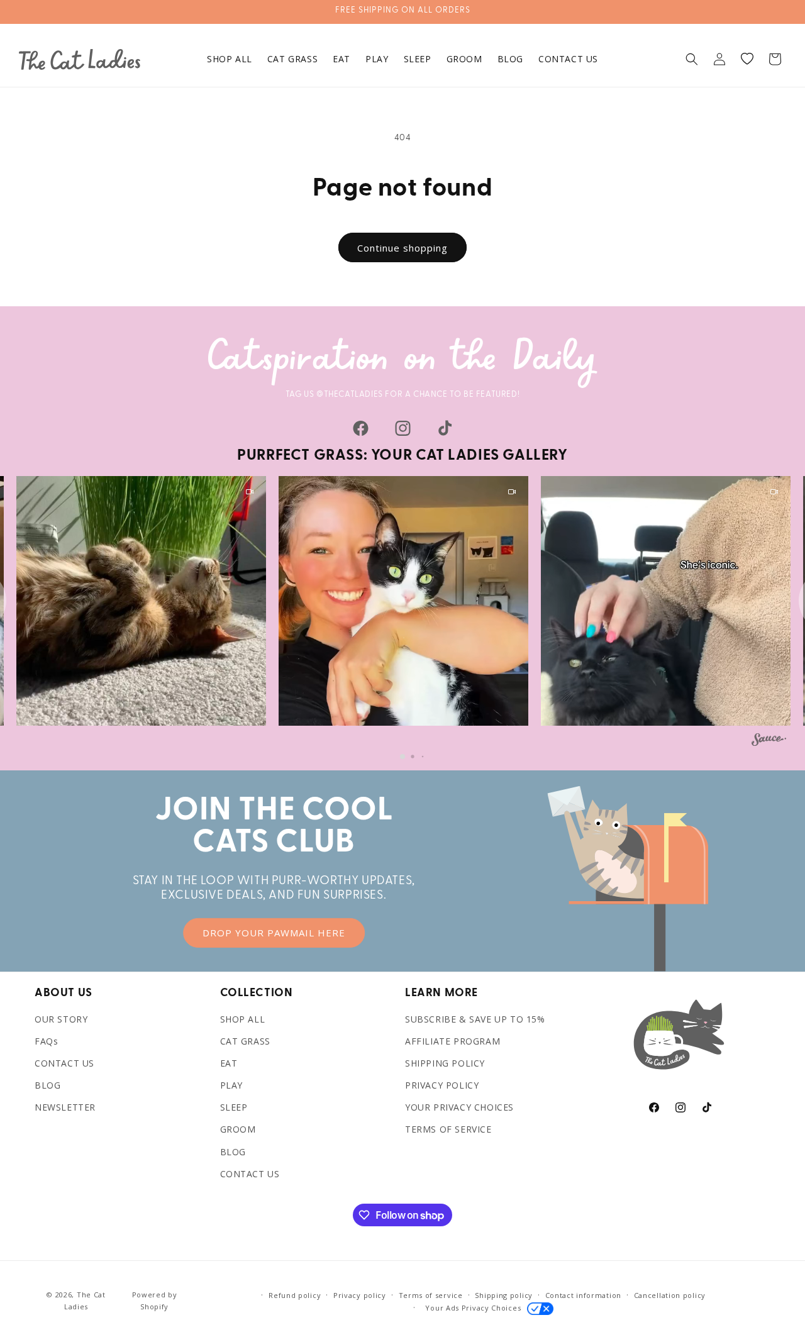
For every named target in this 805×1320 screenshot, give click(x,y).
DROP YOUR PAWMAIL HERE (274, 932)
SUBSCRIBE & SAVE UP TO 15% (475, 1019)
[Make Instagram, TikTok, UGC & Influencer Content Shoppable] (769, 741)
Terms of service (431, 1295)
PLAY (231, 1085)
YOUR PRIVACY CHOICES (459, 1107)
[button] (692, 59)
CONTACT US (64, 1063)
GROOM (238, 1130)
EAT (229, 1063)
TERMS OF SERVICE (448, 1130)
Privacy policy (359, 1295)
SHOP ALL (242, 1019)
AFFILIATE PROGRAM (452, 1041)
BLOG (47, 1085)
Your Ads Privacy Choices (471, 1307)
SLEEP (234, 1107)
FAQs (46, 1041)
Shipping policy (504, 1295)
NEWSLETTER (65, 1107)
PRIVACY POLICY (442, 1085)
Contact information (583, 1295)
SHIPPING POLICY (445, 1063)
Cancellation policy (670, 1295)
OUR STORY (61, 1019)
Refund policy (295, 1295)
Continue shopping (402, 247)
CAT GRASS (245, 1041)
